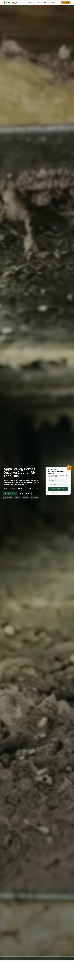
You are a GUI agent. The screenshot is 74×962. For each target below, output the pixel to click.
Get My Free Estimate (58, 489)
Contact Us (54, 2)
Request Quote (25, 493)
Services (31, 2)
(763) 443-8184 (11, 493)
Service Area (42, 2)
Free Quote (65, 2)
